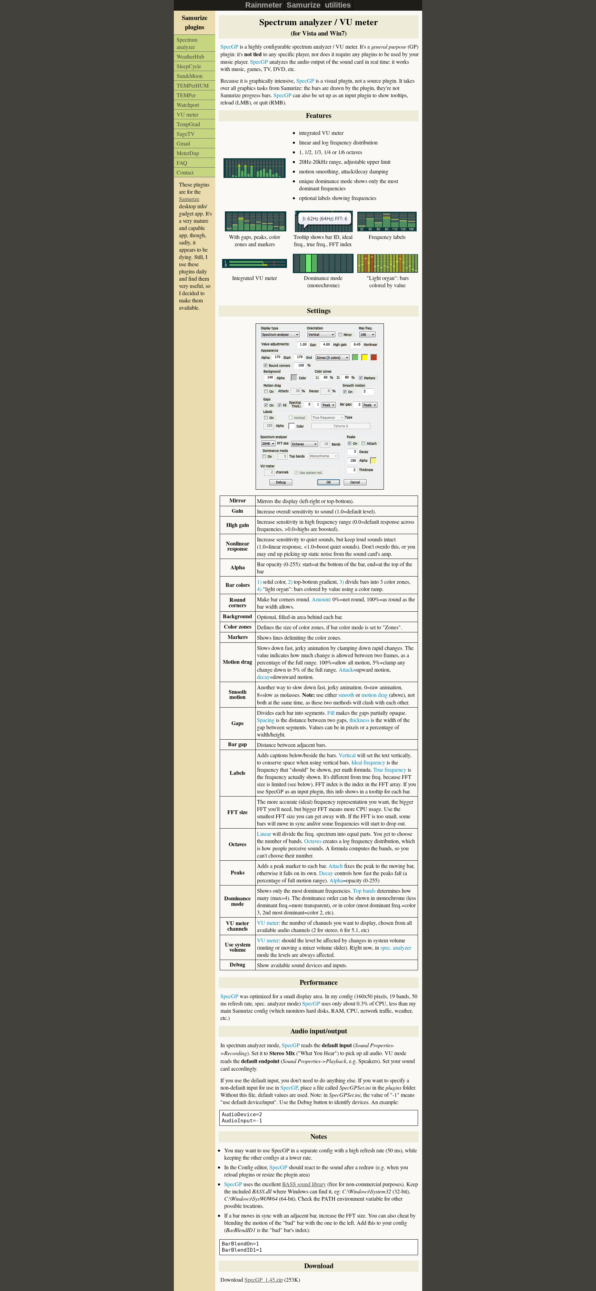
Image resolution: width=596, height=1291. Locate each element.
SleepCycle (189, 66)
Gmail (183, 143)
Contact (185, 172)
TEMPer (186, 95)
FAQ (182, 162)
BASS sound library (304, 1184)
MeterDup (188, 153)
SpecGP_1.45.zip (264, 1279)
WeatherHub (190, 56)
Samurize (303, 5)
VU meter (187, 114)
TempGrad (188, 124)
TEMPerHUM (193, 85)
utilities (338, 5)
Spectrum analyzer (187, 43)
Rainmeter (263, 5)
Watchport (188, 104)
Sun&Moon (189, 75)
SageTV (186, 133)
